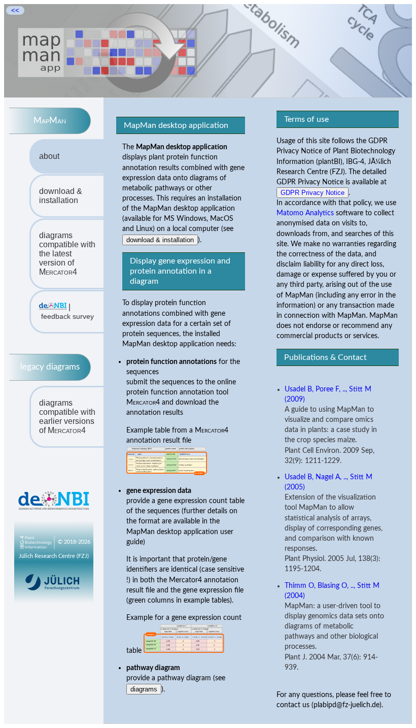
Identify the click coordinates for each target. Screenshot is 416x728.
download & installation (60, 196)
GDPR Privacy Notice (312, 192)
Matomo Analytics (305, 213)
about (49, 156)
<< (15, 10)
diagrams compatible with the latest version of (67, 253)
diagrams (143, 689)
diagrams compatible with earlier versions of (67, 417)
